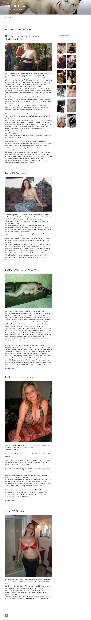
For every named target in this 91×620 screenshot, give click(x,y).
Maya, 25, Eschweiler (16, 173)
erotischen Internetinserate (33, 225)
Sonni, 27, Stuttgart (15, 511)
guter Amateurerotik (41, 330)
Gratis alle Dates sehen (12, 18)
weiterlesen (9, 368)
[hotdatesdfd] (67, 127)
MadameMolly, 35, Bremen (19, 377)
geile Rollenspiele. (11, 133)
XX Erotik (15, 6)
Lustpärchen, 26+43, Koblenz (20, 270)
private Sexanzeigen (22, 445)
